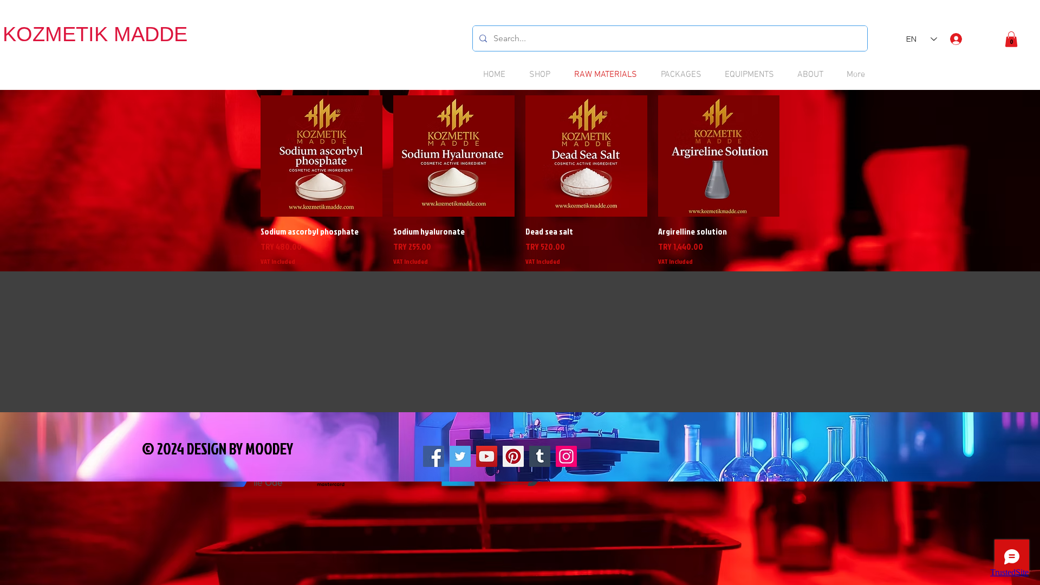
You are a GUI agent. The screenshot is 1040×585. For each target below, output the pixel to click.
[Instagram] (566, 456)
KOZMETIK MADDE (95, 34)
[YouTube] (486, 456)
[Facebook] (433, 456)
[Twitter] (460, 456)
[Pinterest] (513, 456)
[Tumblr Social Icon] (539, 456)
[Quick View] (321, 156)
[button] (1011, 39)
